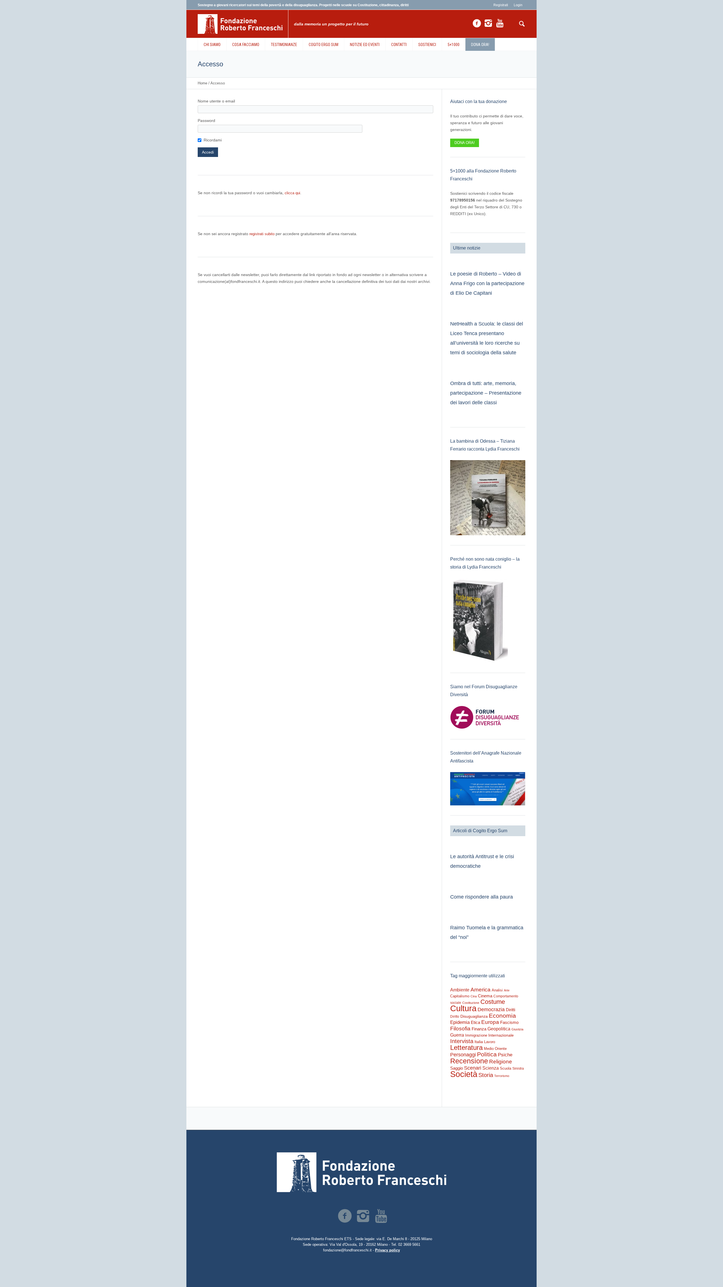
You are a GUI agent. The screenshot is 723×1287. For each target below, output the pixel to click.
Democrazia (491, 1009)
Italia (478, 1042)
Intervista (461, 1041)
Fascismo (509, 1022)
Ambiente (459, 989)
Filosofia (460, 1028)
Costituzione (470, 1002)
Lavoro (489, 1042)
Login (518, 5)
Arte (506, 990)
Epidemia (460, 1022)
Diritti (510, 1009)
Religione (500, 1062)
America (481, 990)
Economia (502, 1015)
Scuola (505, 1068)
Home (202, 83)
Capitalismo (459, 996)
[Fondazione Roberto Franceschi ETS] (361, 1172)
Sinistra (518, 1068)
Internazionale (501, 1035)
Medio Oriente (495, 1048)
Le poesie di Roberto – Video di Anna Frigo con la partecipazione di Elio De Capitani (487, 283)
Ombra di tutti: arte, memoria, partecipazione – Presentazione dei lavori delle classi (485, 393)
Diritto (454, 1017)
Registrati (500, 5)
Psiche (505, 1054)
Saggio (456, 1068)
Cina (474, 996)
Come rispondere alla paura (481, 897)
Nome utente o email (216, 101)
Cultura (463, 1008)
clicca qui (292, 193)
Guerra (457, 1034)
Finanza (479, 1028)
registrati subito (262, 234)
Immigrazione (476, 1035)
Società (463, 1074)
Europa (490, 1022)
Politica (487, 1054)
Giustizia (517, 1029)
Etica (475, 1022)
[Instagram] (488, 23)
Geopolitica (498, 1028)
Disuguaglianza (474, 1016)
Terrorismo (501, 1076)
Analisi (497, 990)
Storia (485, 1075)
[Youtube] (500, 23)
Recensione (469, 1061)
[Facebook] (476, 23)
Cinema (485, 995)
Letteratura (466, 1047)
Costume (492, 1001)
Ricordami (213, 140)
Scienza (490, 1068)
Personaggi (463, 1054)
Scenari (472, 1068)
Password (206, 120)
